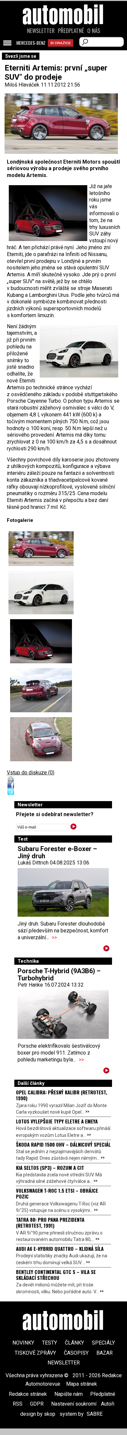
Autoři (107, 1404)
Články (74, 1343)
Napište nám (68, 1394)
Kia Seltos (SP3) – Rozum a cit (50, 1167)
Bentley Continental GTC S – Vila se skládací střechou (56, 1274)
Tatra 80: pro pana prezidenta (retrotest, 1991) (50, 1222)
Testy (49, 1343)
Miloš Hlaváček (22, 85)
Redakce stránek (28, 1394)
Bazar (104, 1353)
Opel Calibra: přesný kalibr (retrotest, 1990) (61, 1095)
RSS (17, 1404)
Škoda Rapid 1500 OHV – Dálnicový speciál (63, 1144)
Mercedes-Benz (31, 43)
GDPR (37, 1404)
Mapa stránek (81, 1384)
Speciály (103, 1343)
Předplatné (71, 30)
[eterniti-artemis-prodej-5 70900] (41, 592)
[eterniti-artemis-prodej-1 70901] (41, 641)
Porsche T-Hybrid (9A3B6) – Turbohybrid (59, 974)
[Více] (106, 949)
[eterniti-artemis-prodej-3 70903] (41, 548)
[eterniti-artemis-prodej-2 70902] (41, 690)
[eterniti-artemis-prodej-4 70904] (41, 739)
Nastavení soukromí (73, 1404)
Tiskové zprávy (35, 1353)
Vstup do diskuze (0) (30, 772)
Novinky (23, 1343)
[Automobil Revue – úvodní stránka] (63, 51)
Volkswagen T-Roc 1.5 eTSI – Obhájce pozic (57, 1193)
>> (54, 937)
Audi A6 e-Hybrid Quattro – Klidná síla (60, 1248)
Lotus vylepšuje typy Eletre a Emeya (57, 1121)
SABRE (95, 1414)
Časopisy (76, 1353)
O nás (93, 30)
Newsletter (41, 30)
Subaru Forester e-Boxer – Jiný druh (57, 852)
